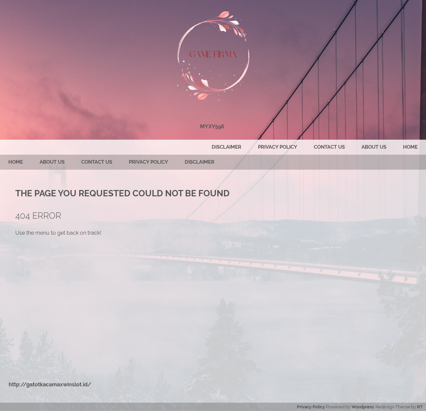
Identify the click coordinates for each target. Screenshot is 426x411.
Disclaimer (226, 147)
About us (373, 147)
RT (420, 406)
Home (410, 147)
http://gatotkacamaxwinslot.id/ (50, 384)
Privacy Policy (277, 147)
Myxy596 (212, 126)
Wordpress (362, 406)
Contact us (329, 147)
